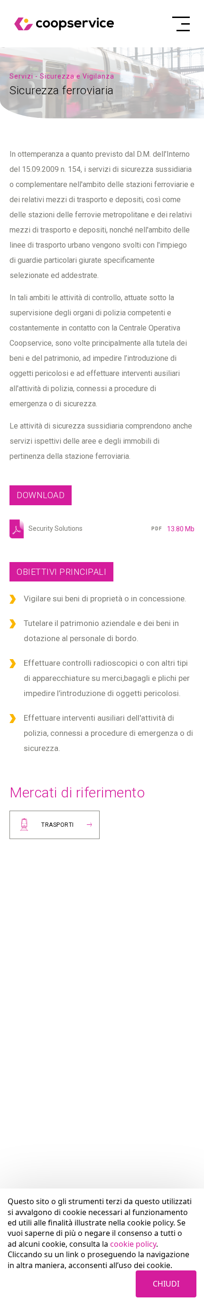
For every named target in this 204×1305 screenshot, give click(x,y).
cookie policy (133, 1244)
